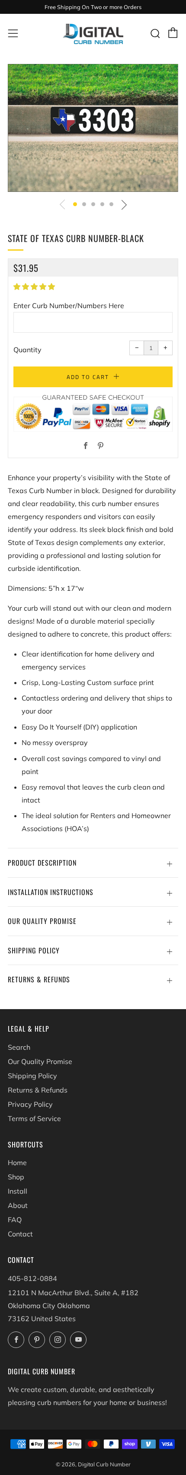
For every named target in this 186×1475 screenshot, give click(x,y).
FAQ (15, 1219)
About (18, 1205)
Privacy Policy (30, 1104)
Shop (16, 1176)
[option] (93, 128)
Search (19, 1047)
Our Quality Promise (40, 1061)
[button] (75, 204)
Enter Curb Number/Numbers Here (68, 305)
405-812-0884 (32, 1278)
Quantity (27, 349)
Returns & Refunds (37, 1090)
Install (17, 1191)
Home (17, 1162)
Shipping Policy (32, 1075)
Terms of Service (34, 1118)
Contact (20, 1234)
